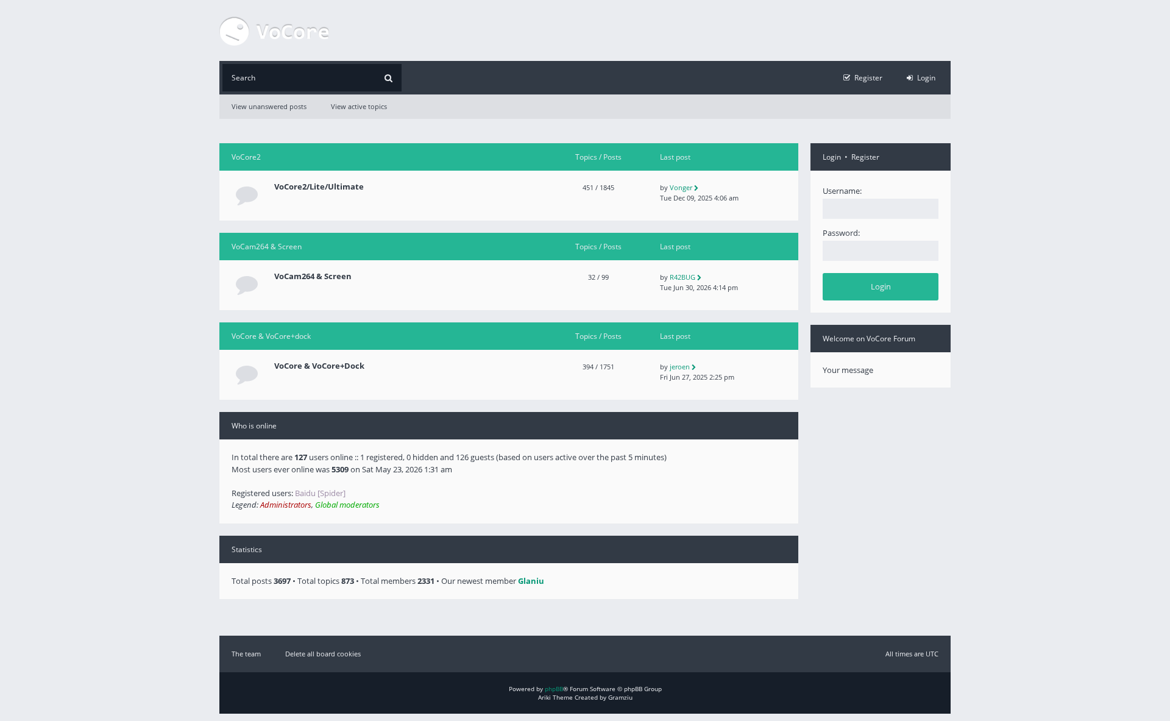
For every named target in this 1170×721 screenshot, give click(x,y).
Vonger (681, 187)
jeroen (680, 366)
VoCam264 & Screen (267, 246)
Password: (841, 232)
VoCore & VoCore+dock (271, 336)
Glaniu (531, 580)
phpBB (554, 688)
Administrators (285, 504)
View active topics (359, 106)
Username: (842, 190)
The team (246, 653)
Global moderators (347, 504)
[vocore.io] (274, 30)
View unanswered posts (269, 106)
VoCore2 (246, 157)
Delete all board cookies (323, 653)
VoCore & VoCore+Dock (319, 366)
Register (865, 157)
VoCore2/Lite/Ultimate (319, 187)
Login (832, 157)
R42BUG (682, 277)
